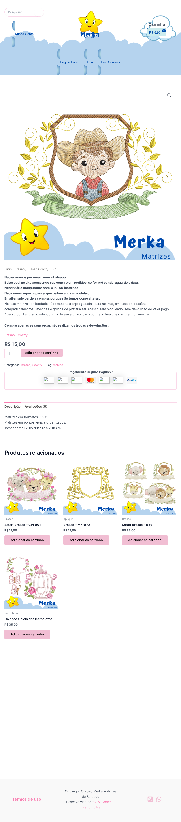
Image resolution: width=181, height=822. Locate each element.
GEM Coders (103, 802)
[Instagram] (150, 799)
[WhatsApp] (159, 799)
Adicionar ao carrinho (41, 353)
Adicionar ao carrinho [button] (27, 540)
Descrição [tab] (12, 407)
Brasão (20, 269)
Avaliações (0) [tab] (36, 407)
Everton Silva (90, 807)
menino (58, 365)
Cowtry (22, 335)
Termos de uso (26, 799)
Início (8, 269)
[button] (169, 95)
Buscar (39, 12)
